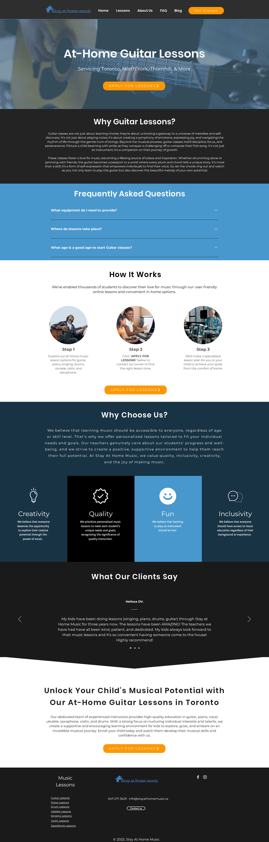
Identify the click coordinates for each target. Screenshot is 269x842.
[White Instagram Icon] (205, 777)
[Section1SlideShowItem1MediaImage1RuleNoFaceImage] (130, 648)
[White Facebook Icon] (198, 777)
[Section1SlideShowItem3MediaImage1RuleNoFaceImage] (138, 648)
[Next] (249, 619)
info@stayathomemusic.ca (148, 798)
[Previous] (19, 619)
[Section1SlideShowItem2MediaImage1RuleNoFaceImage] (134, 648)
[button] (123, 10)
